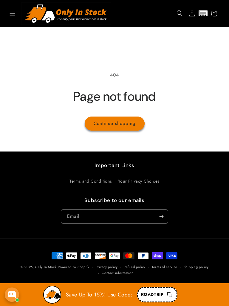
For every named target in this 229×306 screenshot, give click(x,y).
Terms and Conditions (90, 181)
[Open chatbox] (12, 294)
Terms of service (164, 266)
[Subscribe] (161, 216)
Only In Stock (45, 266)
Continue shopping (115, 123)
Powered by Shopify (73, 266)
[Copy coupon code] (170, 295)
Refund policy (135, 266)
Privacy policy (107, 266)
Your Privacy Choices (139, 181)
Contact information (117, 272)
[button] (12, 13)
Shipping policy (196, 266)
